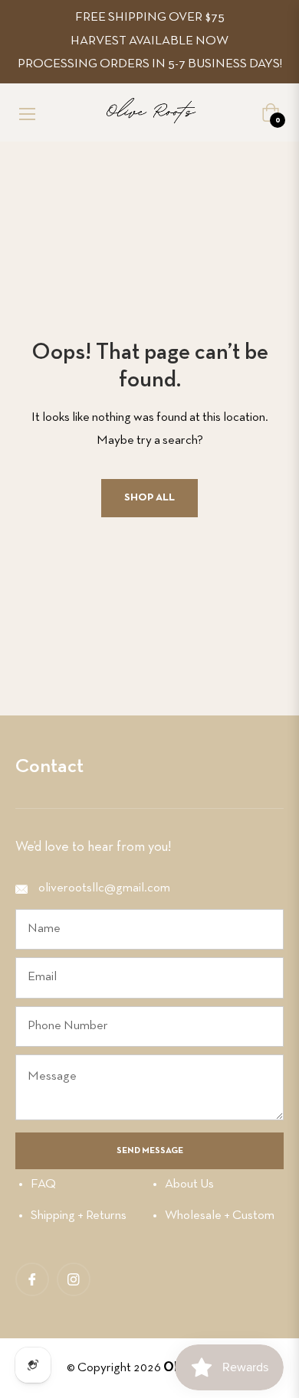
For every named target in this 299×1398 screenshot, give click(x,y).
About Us (189, 1184)
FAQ (43, 1184)
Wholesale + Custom (219, 1215)
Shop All (149, 498)
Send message (150, 1151)
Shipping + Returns (79, 1215)
